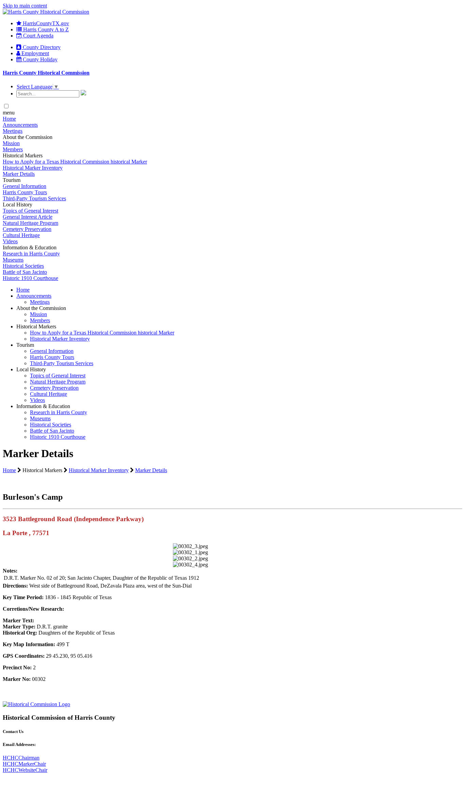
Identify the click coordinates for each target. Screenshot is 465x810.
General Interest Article (27, 217)
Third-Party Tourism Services (34, 198)
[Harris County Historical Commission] (46, 12)
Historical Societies (23, 266)
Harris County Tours (25, 192)
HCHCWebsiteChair (25, 770)
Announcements (20, 125)
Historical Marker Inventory (33, 168)
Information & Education (43, 406)
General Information (24, 186)
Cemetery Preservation (27, 229)
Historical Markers (36, 326)
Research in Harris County (31, 253)
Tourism (25, 345)
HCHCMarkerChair (24, 764)
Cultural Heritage (21, 235)
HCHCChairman (21, 758)
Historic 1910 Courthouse (30, 278)
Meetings (12, 131)
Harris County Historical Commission (46, 73)
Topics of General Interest (30, 211)
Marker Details (19, 174)
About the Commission (41, 308)
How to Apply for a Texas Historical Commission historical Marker (75, 162)
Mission (11, 143)
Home (9, 119)
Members (13, 149)
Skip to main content (25, 6)
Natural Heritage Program (30, 223)
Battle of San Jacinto (25, 272)
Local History (31, 369)
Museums (13, 260)
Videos (10, 241)
